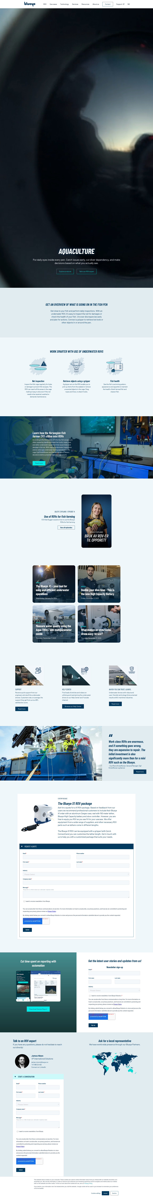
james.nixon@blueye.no (39, 1062)
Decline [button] (114, 1193)
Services (75, 4)
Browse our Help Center (73, 706)
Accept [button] (105, 1193)
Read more (39, 463)
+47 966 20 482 (36, 1065)
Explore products (65, 271)
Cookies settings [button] (96, 1193)
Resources (85, 4)
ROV (44, 4)
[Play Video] (51, 753)
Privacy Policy (88, 1183)
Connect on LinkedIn (38, 1067)
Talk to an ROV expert (86, 271)
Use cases (53, 4)
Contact (107, 4)
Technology (64, 4)
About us (96, 4)
